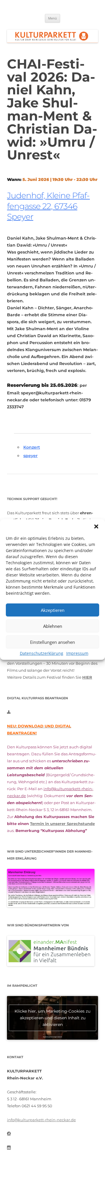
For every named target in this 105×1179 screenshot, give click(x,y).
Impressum (77, 653)
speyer (30, 455)
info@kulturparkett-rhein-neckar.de (41, 1119)
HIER (87, 677)
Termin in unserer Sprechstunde (62, 823)
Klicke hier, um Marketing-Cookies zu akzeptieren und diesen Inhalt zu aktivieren (52, 1017)
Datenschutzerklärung (41, 653)
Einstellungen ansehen (52, 642)
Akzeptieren (52, 610)
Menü (52, 18)
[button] (96, 526)
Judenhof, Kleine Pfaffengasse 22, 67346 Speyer (48, 206)
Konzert (31, 447)
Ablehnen (52, 626)
